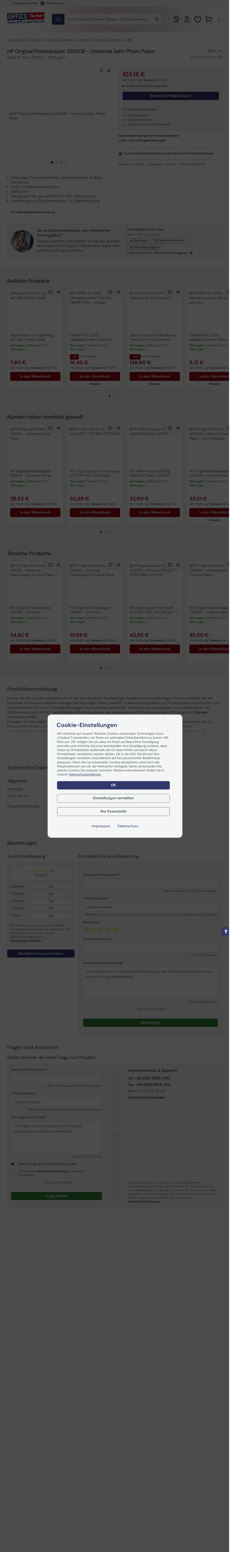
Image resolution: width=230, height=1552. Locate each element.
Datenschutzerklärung (85, 775)
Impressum (101, 826)
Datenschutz (127, 826)
